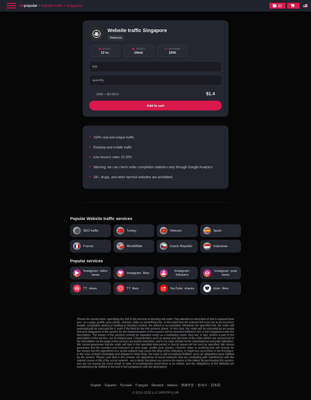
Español (110, 385)
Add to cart (155, 106)
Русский (126, 385)
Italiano (172, 385)
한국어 (202, 385)
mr (28, 6)
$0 (280, 6)
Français (141, 385)
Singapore (74, 6)
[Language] (305, 5)
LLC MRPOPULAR (165, 392)
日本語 (215, 385)
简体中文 (187, 385)
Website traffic (52, 6)
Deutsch (157, 385)
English (96, 385)
